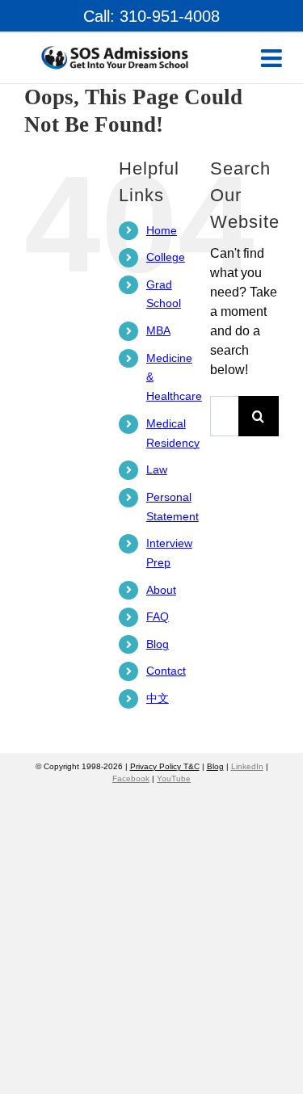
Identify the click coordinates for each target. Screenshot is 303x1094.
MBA (158, 330)
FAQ (157, 616)
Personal (168, 506)
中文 (157, 698)
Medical (166, 433)
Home (161, 230)
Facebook (130, 778)
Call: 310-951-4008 (151, 16)
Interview (169, 552)
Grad (163, 294)
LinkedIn (247, 766)
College (165, 256)
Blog (157, 643)
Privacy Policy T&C (165, 766)
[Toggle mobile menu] (273, 58)
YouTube (174, 778)
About (161, 589)
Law (156, 469)
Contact (166, 670)
